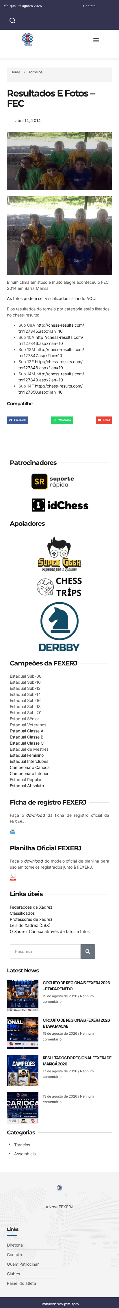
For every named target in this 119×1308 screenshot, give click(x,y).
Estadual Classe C (27, 743)
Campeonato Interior (29, 773)
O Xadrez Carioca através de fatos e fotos (50, 931)
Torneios (35, 72)
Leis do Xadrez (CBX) (30, 925)
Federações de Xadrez (31, 907)
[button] (96, 40)
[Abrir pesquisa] (12, 21)
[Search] (88, 951)
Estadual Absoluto (27, 785)
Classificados (22, 913)
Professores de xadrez (31, 919)
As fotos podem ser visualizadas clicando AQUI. (52, 298)
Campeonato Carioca (30, 767)
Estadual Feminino (27, 755)
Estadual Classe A (27, 730)
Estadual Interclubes (29, 761)
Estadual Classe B (26, 736)
